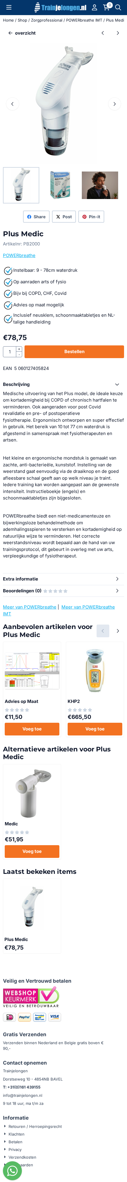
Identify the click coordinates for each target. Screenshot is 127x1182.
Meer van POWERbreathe (29, 607)
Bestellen (74, 351)
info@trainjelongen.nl (22, 1095)
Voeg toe (32, 729)
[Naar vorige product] (103, 33)
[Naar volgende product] (118, 33)
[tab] (63, 384)
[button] (9, 7)
